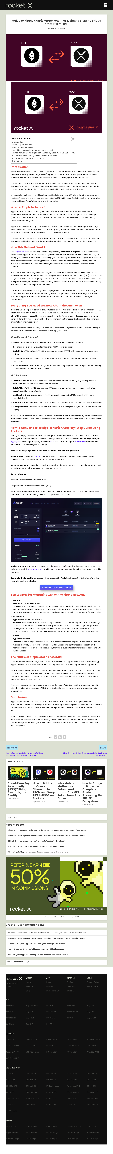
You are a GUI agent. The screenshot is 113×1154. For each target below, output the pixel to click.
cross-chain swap (35, 569)
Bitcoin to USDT (12, 1052)
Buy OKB (9, 1011)
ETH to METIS (92, 1104)
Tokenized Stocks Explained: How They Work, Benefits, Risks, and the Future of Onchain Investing (47, 835)
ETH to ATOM (92, 1098)
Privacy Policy (93, 982)
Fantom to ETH (32, 1098)
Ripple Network (21, 251)
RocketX (38, 456)
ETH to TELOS (11, 1111)
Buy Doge (71, 1005)
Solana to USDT (93, 1039)
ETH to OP (71, 1104)
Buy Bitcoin (10, 1005)
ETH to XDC (10, 1104)
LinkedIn (70, 991)
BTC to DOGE (32, 1086)
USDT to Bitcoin (32, 1052)
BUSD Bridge (51, 1126)
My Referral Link (53, 991)
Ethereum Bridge (74, 1126)
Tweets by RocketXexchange (17, 961)
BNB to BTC (31, 1080)
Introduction (17, 142)
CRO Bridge (31, 1138)
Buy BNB (49, 1005)
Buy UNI (70, 1018)
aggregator (16, 441)
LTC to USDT (31, 1045)
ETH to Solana (73, 1092)
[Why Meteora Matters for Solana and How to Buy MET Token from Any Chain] (69, 773)
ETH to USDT (11, 1039)
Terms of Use (92, 986)
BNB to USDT (51, 1039)
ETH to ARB (51, 1104)
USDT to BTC (72, 1073)
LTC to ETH (51, 1073)
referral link (48, 917)
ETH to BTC (10, 1073)
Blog (28, 991)
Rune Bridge (51, 1138)
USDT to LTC (51, 1045)
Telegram (71, 986)
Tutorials (61, 28)
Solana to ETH (93, 1092)
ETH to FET (30, 1104)
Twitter (70, 982)
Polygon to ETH (73, 1086)
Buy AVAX (50, 1018)
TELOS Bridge (92, 1138)
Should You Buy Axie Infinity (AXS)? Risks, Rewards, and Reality (19, 789)
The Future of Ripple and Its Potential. (28, 158)
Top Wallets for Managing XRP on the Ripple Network (34, 155)
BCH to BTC (72, 1080)
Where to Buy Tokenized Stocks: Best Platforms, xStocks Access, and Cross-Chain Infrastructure (47, 830)
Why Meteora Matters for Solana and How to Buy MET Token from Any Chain (69, 790)
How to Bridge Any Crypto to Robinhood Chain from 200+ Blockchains (36, 846)
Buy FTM (50, 1024)
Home (28, 982)
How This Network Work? (22, 147)
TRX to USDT (72, 1052)
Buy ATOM (91, 1018)
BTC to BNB (10, 1080)
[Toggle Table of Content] (72, 139)
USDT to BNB (72, 1039)
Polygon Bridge (12, 1132)
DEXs (52, 441)
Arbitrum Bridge (12, 1138)
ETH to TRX (51, 1098)
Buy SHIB (90, 1011)
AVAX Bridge (31, 1132)
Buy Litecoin (11, 1018)
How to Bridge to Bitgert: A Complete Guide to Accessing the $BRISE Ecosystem (92, 792)
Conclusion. (17, 161)
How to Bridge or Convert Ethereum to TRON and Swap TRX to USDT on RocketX (44, 790)
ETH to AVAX (31, 1092)
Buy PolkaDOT (73, 1011)
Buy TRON (30, 1018)
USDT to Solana (12, 1045)
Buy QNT (29, 1024)
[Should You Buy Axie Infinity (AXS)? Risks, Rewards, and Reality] (19, 773)
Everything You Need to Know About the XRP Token (33, 150)
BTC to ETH (31, 1073)
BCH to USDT (51, 1052)
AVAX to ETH (51, 1092)
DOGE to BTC (11, 1086)
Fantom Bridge (73, 1132)
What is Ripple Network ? (22, 145)
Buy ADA (29, 1011)
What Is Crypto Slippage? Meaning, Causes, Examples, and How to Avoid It (38, 852)
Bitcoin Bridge (52, 1132)
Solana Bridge (93, 1132)
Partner (49, 986)
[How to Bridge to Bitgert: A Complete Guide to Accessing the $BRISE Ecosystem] (93, 773)
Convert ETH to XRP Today (56, 587)
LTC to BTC (51, 1080)
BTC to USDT (92, 1073)
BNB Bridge (91, 1126)
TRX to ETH (71, 1098)
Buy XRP (90, 1005)
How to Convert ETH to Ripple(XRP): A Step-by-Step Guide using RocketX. (43, 153)
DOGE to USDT (73, 1045)
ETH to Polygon (52, 1086)
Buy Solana (51, 1011)
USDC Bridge (31, 1126)
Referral (29, 986)
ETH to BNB (91, 1086)
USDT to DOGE (93, 1045)
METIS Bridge (72, 1138)
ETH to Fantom (12, 1098)
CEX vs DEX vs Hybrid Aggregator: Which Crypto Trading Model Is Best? (36, 841)
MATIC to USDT (12, 1058)
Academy (52, 28)
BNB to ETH (10, 1092)
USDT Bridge (11, 1126)
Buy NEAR (10, 1024)
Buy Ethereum (32, 1005)
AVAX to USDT (93, 1052)
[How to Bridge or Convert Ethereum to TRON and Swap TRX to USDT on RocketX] (44, 773)
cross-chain (80, 441)
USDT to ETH (31, 1039)
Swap (48, 982)
